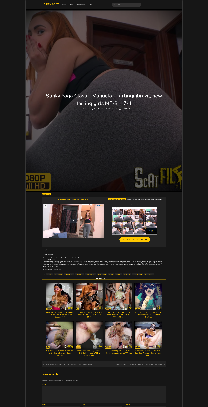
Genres (71, 4)
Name (44, 404)
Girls (90, 4)
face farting (58, 274)
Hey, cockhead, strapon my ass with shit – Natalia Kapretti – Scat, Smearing (60, 353)
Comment (45, 384)
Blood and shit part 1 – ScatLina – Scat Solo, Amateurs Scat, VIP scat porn (148, 353)
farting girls (69, 274)
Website (127, 404)
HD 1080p (111, 274)
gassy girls (102, 274)
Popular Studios (80, 4)
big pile (49, 274)
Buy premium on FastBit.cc (117, 199)
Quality (63, 4)
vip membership (137, 274)
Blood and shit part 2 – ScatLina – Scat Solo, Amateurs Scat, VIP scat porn (119, 353)
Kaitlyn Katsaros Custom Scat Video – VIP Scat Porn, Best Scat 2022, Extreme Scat (60, 314)
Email (85, 404)
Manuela (118, 274)
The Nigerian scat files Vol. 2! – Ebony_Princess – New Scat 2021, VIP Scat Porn (119, 314)
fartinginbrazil (90, 274)
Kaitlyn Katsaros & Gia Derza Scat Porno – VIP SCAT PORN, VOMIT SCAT (89, 314)
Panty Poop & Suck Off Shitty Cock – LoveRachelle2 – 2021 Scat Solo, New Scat (148, 314)
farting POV (79, 274)
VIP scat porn (149, 274)
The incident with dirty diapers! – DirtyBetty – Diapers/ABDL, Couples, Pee (89, 353)
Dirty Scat (51, 4)
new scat (127, 274)
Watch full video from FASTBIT (135, 239)
